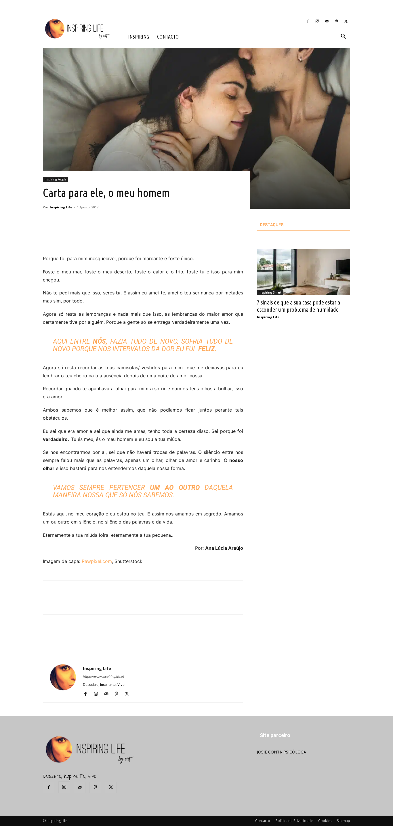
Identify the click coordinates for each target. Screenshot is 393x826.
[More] (143, 238)
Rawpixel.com (97, 561)
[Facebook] (308, 21)
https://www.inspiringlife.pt (103, 677)
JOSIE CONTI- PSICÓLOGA (281, 752)
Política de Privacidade (294, 820)
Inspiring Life (61, 207)
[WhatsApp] (129, 238)
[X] (346, 21)
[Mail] (327, 21)
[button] (343, 37)
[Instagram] (317, 21)
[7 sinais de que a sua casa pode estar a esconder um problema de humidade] (303, 272)
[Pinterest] (336, 21)
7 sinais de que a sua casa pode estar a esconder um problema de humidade (298, 306)
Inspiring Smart (270, 292)
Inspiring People (55, 179)
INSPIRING (138, 36)
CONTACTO (168, 36)
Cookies (324, 820)
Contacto (262, 820)
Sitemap (343, 820)
